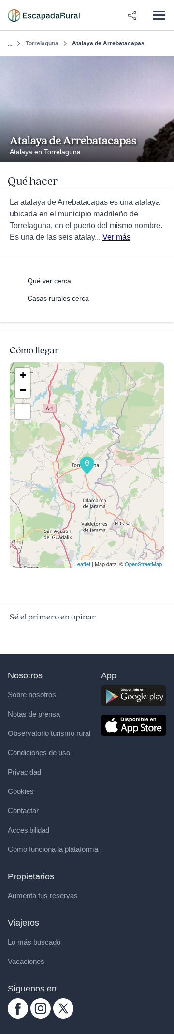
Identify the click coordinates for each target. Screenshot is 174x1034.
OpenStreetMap (143, 564)
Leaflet (82, 564)
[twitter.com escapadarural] (63, 1016)
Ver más (116, 237)
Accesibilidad (28, 830)
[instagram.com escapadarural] (40, 1016)
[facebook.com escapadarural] (18, 1016)
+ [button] (23, 375)
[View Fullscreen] (22, 411)
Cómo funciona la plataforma (53, 849)
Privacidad (24, 772)
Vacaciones (26, 961)
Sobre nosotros (32, 694)
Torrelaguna (42, 43)
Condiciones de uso (39, 752)
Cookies (21, 791)
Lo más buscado (34, 942)
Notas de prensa (34, 714)
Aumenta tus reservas (43, 895)
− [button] (23, 390)
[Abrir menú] (159, 15)
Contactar (23, 810)
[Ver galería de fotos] (164, 151)
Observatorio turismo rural (49, 733)
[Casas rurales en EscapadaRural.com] (44, 15)
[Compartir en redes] (132, 15)
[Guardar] (163, 66)
